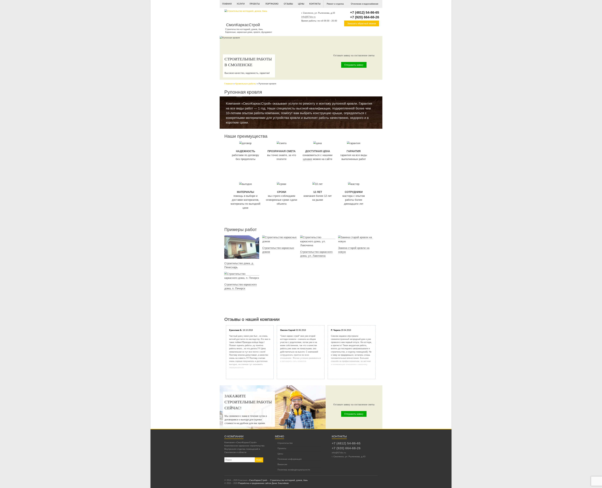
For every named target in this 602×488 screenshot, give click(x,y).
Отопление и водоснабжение (364, 4)
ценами (307, 159)
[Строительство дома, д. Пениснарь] (241, 237)
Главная (227, 4)
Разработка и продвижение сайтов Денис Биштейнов (263, 483)
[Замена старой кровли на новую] (355, 237)
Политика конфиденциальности (293, 469)
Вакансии (282, 464)
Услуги (241, 4)
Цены (301, 4)
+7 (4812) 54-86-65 (364, 12)
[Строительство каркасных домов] (279, 237)
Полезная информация (289, 459)
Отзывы (288, 4)
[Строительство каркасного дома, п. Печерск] (241, 274)
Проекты (255, 4)
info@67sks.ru (308, 17)
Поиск (259, 460)
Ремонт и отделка (335, 4)
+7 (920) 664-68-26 (364, 17)
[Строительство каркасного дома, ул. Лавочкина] (317, 237)
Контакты (315, 4)
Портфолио (271, 4)
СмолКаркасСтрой (258, 480)
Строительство (285, 443)
